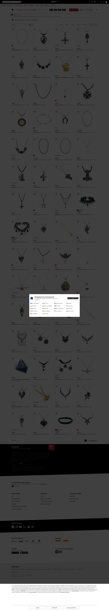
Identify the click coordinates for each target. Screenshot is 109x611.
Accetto (37, 607)
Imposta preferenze (71, 607)
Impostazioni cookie (32, 592)
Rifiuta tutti (54, 607)
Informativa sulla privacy (64, 592)
